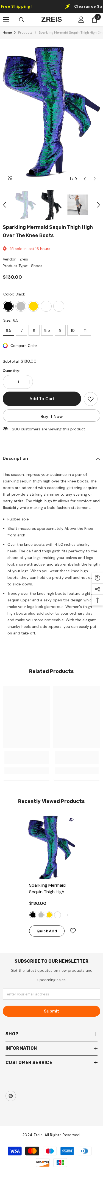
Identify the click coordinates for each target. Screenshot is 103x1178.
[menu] (6, 19)
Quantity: (11, 370)
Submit (51, 1011)
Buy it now (51, 416)
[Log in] (81, 20)
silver (41, 914)
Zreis (24, 259)
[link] (26, 757)
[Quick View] (71, 820)
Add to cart (42, 398)
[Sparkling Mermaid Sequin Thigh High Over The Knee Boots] (51, 847)
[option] (51, 112)
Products (25, 32)
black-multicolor (57, 914)
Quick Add (47, 931)
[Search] (21, 20)
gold (49, 914)
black (32, 914)
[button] (85, 179)
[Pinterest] (10, 1096)
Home (7, 32)
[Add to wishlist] (91, 399)
